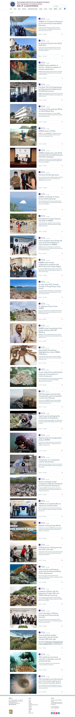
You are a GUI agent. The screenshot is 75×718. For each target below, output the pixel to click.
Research (30, 703)
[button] (65, 8)
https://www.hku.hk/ (12, 704)
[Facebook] (59, 713)
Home (30, 700)
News (30, 701)
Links (30, 711)
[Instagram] (56, 713)
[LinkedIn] (52, 713)
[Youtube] (54, 713)
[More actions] (62, 18)
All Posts (11, 12)
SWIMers (30, 709)
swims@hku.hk (56, 707)
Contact (30, 708)
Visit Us (30, 707)
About (30, 702)
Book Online (31, 712)
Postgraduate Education (33, 704)
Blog (29, 710)
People (30, 705)
